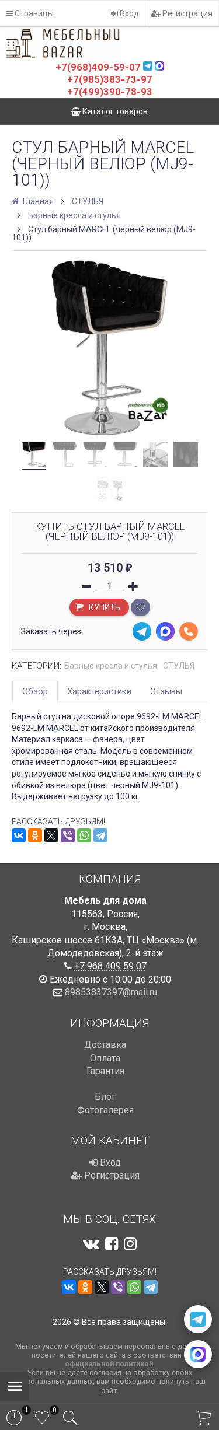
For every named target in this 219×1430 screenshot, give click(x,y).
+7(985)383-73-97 (109, 79)
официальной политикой (109, 1363)
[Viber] (68, 835)
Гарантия (105, 1070)
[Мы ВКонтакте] (91, 1243)
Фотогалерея (105, 1110)
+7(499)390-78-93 (109, 91)
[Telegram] (100, 835)
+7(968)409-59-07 (98, 67)
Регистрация (187, 13)
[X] (51, 835)
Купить (103, 607)
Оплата (105, 1058)
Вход (128, 13)
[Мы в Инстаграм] (130, 1243)
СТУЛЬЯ (87, 201)
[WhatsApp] (84, 835)
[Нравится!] (140, 607)
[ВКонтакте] (19, 835)
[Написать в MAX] (198, 1354)
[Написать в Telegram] (198, 1319)
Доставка (105, 1044)
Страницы (33, 13)
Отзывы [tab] (166, 691)
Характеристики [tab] (99, 691)
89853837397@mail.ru (111, 992)
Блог (105, 1096)
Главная (37, 201)
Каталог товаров (114, 111)
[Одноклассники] (35, 835)
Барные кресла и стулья (74, 215)
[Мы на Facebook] (111, 1243)
